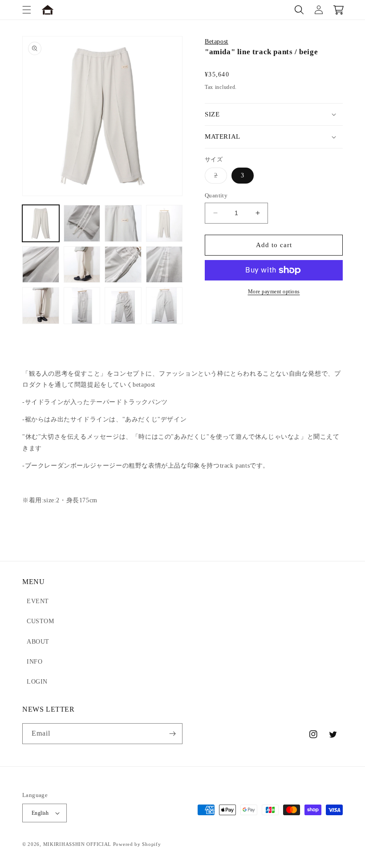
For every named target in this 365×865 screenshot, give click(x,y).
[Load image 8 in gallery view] (164, 264)
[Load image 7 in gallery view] (123, 264)
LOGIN (37, 681)
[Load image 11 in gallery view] (123, 305)
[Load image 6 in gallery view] (82, 264)
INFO (34, 661)
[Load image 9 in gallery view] (40, 305)
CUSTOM (40, 621)
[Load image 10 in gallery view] (82, 305)
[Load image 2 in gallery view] (82, 223)
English (40, 813)
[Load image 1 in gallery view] (40, 223)
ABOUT (38, 641)
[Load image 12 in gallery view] (164, 305)
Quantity (216, 195)
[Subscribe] (172, 733)
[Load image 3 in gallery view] (123, 223)
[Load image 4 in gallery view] (164, 223)
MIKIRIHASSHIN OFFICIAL (77, 844)
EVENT (38, 601)
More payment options (274, 291)
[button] (26, 10)
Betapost (216, 41)
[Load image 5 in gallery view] (40, 264)
